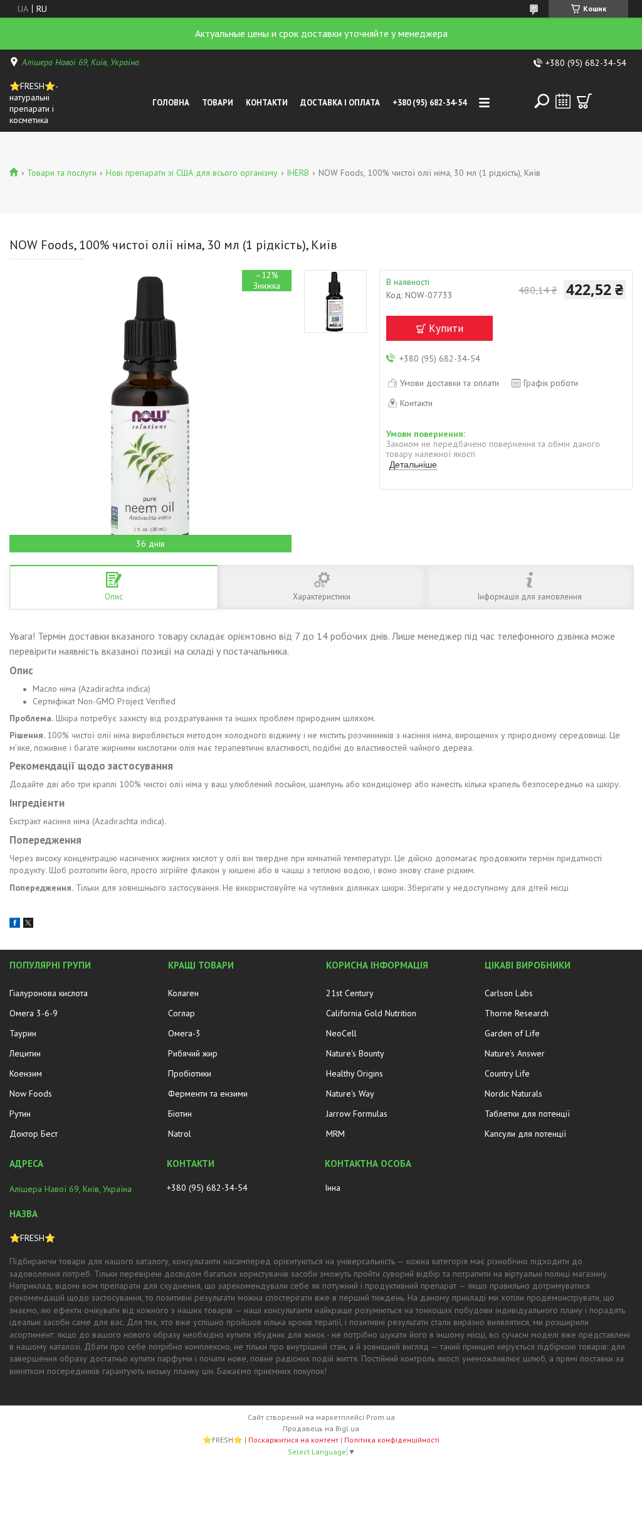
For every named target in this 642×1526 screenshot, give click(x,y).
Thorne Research (517, 1013)
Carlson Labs (509, 993)
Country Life (507, 1073)
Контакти (267, 102)
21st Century (350, 993)
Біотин (180, 1113)
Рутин (20, 1113)
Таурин (22, 1033)
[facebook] (14, 924)
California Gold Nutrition (371, 1013)
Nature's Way (350, 1093)
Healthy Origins (354, 1073)
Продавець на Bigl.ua (321, 1428)
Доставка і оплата (340, 102)
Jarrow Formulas (356, 1113)
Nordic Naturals (513, 1093)
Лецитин (25, 1053)
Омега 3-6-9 (33, 1013)
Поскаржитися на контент (293, 1439)
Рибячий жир (193, 1053)
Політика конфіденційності (391, 1439)
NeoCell (341, 1033)
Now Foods (30, 1093)
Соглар (181, 1013)
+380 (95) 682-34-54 (429, 102)
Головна (170, 102)
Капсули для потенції (525, 1133)
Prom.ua (380, 1417)
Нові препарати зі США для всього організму (192, 173)
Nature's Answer (515, 1053)
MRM (335, 1133)
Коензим (25, 1073)
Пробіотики (189, 1073)
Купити (446, 328)
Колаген (183, 993)
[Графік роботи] (563, 101)
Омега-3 (184, 1033)
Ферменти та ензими (208, 1093)
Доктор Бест (33, 1133)
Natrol (179, 1133)
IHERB (298, 173)
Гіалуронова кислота (48, 993)
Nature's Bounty (355, 1053)
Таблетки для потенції (527, 1113)
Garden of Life (512, 1033)
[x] (28, 924)
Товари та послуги (62, 173)
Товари (217, 102)
